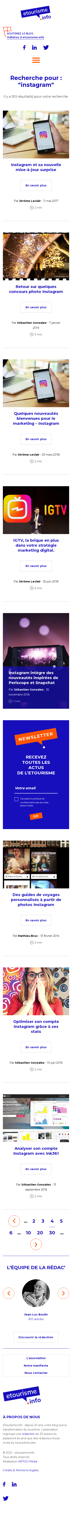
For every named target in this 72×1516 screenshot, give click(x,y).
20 (40, 1232)
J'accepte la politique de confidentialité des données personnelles (34, 802)
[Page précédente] (14, 1221)
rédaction (28, 1434)
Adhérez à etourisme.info (25, 37)
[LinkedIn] (34, 47)
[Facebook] (24, 47)
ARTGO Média (27, 1461)
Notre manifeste (36, 1365)
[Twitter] (46, 47)
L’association (36, 1358)
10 (28, 1232)
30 (52, 1232)
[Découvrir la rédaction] (35, 1333)
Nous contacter (36, 1373)
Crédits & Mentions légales (21, 1470)
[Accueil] (36, 7)
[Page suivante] (36, 1244)
